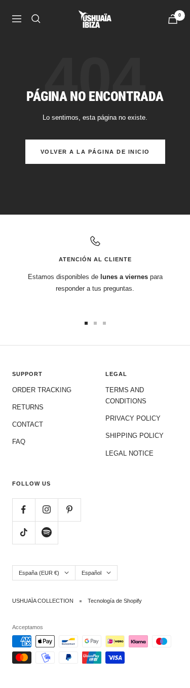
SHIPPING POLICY (134, 435)
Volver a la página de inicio (95, 152)
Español (91, 573)
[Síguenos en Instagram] (46, 509)
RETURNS (28, 407)
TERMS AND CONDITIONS (125, 395)
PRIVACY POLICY (133, 418)
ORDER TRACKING (41, 390)
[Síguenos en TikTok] (23, 532)
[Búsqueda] (36, 18)
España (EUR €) (39, 573)
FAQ (18, 441)
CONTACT (27, 424)
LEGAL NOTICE (129, 453)
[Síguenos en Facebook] (23, 509)
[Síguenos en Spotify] (46, 532)
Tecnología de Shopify (115, 601)
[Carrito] (173, 19)
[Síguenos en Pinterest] (69, 509)
